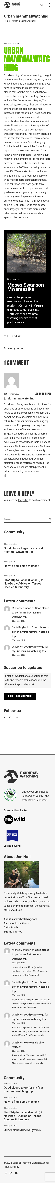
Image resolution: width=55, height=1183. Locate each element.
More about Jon (13, 910)
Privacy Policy (11, 1167)
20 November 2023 (11, 394)
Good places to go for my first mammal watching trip (23, 550)
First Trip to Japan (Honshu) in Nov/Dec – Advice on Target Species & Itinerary (23, 583)
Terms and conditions (16, 923)
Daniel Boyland (20, 627)
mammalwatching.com (35, 1163)
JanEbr (16, 647)
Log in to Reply (43, 394)
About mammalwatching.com (20, 919)
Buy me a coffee (13, 932)
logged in (23, 500)
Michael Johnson (21, 608)
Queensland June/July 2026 (22, 1130)
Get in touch (11, 927)
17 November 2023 (11, 43)
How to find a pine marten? (21, 566)
